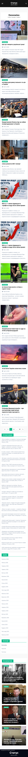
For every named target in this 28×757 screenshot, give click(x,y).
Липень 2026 (5, 562)
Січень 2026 (4, 583)
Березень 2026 (5, 576)
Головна (9, 17)
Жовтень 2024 (5, 634)
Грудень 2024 (5, 628)
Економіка (13, 17)
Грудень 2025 (5, 586)
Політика (4, 652)
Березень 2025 (5, 617)
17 (19, 429)
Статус (14, 3)
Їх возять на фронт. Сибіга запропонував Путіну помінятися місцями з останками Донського (12, 721)
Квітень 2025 (5, 614)
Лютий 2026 (4, 579)
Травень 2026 (5, 569)
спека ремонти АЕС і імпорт (11, 164)
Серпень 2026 (5, 559)
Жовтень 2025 (5, 593)
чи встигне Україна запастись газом (14, 368)
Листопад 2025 (5, 590)
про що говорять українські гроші (13, 44)
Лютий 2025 (4, 621)
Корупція (4, 648)
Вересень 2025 (5, 597)
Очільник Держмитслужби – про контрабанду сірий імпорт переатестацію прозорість (13, 410)
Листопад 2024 (5, 631)
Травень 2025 (5, 610)
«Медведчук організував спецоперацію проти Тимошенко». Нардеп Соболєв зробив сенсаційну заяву (14, 533)
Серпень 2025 (5, 600)
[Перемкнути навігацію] (2, 3)
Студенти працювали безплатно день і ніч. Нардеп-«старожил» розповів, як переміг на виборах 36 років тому (12, 447)
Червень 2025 (5, 607)
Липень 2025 (5, 604)
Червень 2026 (5, 566)
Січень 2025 (4, 624)
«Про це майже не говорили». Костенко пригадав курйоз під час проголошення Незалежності (14, 680)
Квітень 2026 (5, 573)
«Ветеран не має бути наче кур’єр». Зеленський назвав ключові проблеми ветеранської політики (13, 742)
